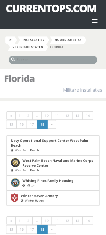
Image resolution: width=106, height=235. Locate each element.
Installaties (33, 40)
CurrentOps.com (51, 8)
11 (57, 115)
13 (77, 115)
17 (32, 124)
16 (21, 124)
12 (67, 115)
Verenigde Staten (28, 47)
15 (11, 124)
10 (46, 115)
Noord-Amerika (68, 40)
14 (88, 115)
